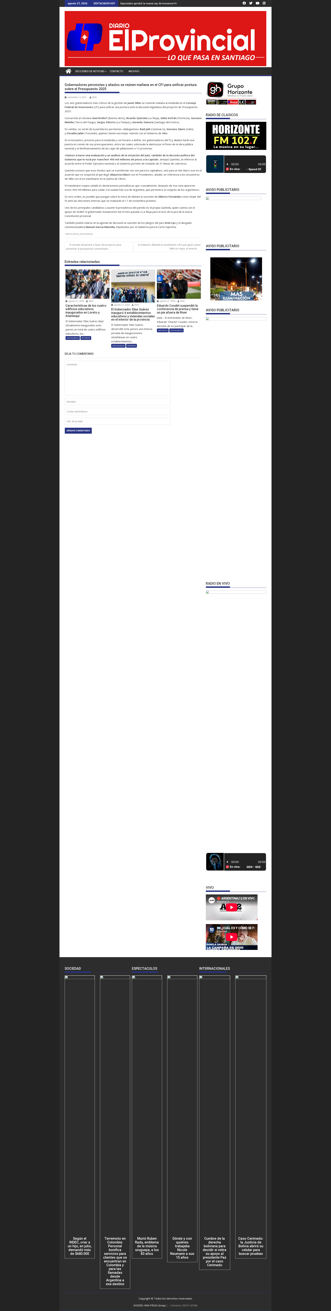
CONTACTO (116, 71)
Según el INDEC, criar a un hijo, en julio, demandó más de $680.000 (80, 1246)
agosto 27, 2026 (76, 301)
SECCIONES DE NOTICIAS (89, 71)
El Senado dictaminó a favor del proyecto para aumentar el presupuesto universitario (93, 246)
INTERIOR (86, 338)
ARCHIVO (133, 71)
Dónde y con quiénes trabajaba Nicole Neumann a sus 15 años (182, 1248)
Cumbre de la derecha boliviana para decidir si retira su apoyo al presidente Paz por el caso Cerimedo (214, 1252)
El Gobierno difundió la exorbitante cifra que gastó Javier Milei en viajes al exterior (169, 246)
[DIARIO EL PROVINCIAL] (165, 65)
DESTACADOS (72, 234)
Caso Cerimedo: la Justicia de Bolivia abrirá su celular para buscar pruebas (250, 1246)
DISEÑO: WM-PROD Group (149, 1305)
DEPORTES (163, 330)
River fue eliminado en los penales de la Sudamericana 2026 (156, 3)
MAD (94, 97)
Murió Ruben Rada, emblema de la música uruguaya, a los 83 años (147, 1246)
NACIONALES (86, 234)
